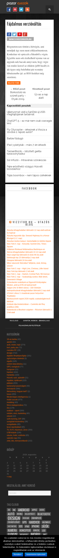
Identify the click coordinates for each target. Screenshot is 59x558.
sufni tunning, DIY (14, 419)
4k (14, 510)
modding (10, 402)
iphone (35, 526)
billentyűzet (30, 514)
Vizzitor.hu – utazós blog (31, 223)
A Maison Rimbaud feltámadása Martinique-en (26, 249)
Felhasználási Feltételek (30, 325)
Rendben (17, 554)
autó (11, 514)
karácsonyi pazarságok (16, 386)
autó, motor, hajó (13, 345)
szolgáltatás (12, 424)
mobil (36, 534)
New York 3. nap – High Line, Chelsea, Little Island (27, 268)
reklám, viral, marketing (16, 413)
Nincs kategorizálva (15, 405)
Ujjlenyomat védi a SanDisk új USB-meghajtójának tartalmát (26, 113)
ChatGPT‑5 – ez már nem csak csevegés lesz (29, 122)
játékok (10, 383)
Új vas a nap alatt (41, 96)
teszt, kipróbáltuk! (14, 427)
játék (45, 526)
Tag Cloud (14, 320)
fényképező (36, 518)
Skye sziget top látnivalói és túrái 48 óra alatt (25, 255)
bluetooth (44, 514)
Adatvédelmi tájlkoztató (35, 554)
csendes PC (12, 350)
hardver (10, 372)
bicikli (19, 513)
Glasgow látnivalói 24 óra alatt (19, 260)
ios (20, 526)
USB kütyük (11, 432)
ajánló (9, 342)
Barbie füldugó (15, 138)
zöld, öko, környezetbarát (17, 441)
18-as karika (12, 339)
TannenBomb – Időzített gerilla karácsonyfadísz (24, 152)
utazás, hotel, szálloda (16, 435)
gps (24, 522)
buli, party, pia (12, 347)
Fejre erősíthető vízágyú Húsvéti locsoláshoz (25, 167)
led (43, 530)
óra (8, 408)
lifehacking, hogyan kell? (17, 391)
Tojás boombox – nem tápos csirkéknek (29, 175)
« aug (9, 477)
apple (34, 509)
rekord (9, 416)
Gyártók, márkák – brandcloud (36, 320)
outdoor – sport (13, 411)
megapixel (24, 534)
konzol (36, 530)
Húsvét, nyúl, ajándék (16, 378)
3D (9, 509)
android (23, 510)
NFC (44, 534)
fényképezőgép (14, 522)
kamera (12, 530)
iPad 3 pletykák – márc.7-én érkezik (26, 145)
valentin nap (12, 438)
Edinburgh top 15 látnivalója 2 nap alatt (23, 258)
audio (42, 509)
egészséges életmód (15, 358)
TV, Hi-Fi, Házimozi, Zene (17, 430)
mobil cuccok (12, 400)
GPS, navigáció (13, 367)
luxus (9, 394)
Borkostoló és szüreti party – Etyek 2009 (18, 95)
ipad (27, 526)
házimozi (46, 522)
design (9, 353)
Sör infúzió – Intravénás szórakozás (26, 160)
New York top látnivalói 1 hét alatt (20, 271)
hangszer (11, 369)
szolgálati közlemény (15, 422)
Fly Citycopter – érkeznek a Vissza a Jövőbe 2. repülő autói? (27, 130)
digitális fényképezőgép (16, 356)
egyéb (9, 361)
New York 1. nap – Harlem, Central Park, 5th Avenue (28, 274)
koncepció (11, 389)
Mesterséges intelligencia (17, 397)
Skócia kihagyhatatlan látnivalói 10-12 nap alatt (26, 252)
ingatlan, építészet (14, 380)
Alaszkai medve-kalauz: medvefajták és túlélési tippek (29, 241)
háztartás (10, 375)
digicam (26, 518)
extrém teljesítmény (15, 364)
